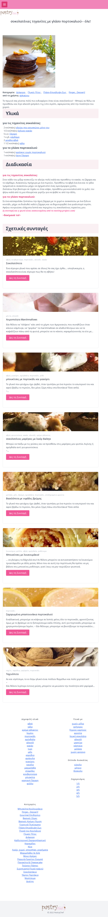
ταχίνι (9, 670)
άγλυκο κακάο (25, 130)
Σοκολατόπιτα (14, 263)
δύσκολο (77, 771)
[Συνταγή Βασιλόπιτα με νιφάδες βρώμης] (50, 481)
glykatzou (24, 95)
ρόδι (42, 376)
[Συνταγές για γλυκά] (9, 13)
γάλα (22, 143)
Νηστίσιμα (30, 878)
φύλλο (19, 551)
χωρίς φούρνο (78, 752)
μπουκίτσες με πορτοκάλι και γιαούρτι (28, 379)
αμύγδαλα (24, 376)
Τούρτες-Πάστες (30, 865)
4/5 (78, 793)
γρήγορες (78, 726)
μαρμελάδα (30, 767)
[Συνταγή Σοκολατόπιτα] (50, 246)
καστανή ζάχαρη (30, 780)
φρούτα (78, 733)
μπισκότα (30, 777)
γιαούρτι (15, 376)
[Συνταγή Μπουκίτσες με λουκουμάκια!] (50, 537)
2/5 (78, 786)
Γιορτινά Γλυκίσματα (30, 824)
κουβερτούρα (17, 260)
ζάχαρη (13, 133)
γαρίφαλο (25, 670)
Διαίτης (30, 881)
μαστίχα (78, 742)
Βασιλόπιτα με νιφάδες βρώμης (24, 498)
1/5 (78, 783)
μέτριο (78, 767)
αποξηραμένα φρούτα (54, 495)
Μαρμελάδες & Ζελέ (30, 853)
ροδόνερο (42, 551)
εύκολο (78, 764)
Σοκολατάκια (30, 871)
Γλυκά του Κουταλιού (30, 830)
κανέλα (30, 764)
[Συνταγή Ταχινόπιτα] (50, 656)
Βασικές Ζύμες (30, 818)
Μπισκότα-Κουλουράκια (30, 808)
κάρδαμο (14, 137)
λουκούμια (10, 551)
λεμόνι (30, 733)
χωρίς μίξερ (78, 723)
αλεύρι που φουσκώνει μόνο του (32, 127)
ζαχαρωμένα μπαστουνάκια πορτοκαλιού (29, 614)
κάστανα (78, 745)
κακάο (44, 260)
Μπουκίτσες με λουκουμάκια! (22, 554)
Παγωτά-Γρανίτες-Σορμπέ (30, 859)
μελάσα (9, 495)
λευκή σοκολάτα (78, 736)
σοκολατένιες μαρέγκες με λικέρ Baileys (28, 438)
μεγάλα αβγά (11, 140)
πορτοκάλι (28, 260)
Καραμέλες (30, 843)
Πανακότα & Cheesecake (30, 862)
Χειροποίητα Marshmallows (21, 319)
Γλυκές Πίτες (34, 92)
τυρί (30, 748)
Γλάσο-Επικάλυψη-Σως (54, 92)
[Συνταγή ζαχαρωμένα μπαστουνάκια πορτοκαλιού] (50, 597)
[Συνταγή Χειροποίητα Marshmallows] (50, 302)
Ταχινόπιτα (12, 674)
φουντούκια (16, 435)
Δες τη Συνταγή (17, 278)
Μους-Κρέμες (30, 856)
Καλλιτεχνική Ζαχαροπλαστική (30, 840)
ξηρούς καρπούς (78, 730)
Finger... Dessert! (77, 92)
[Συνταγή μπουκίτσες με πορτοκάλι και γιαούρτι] (50, 362)
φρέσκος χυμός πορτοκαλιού (31, 152)
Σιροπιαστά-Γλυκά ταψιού (30, 868)
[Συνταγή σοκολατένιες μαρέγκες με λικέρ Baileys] (50, 421)
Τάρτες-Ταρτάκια (30, 875)
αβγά (8, 260)
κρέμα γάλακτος (44, 435)
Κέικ (30, 846)
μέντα (8, 316)
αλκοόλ (38, 260)
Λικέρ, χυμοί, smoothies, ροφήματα (30, 849)
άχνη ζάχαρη (22, 155)
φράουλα (30, 758)
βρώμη (21, 495)
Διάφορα (20, 92)
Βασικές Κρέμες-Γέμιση (30, 821)
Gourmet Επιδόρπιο (30, 815)
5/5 (78, 796)
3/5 (78, 789)
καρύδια (16, 670)
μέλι (15, 495)
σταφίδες (30, 771)
